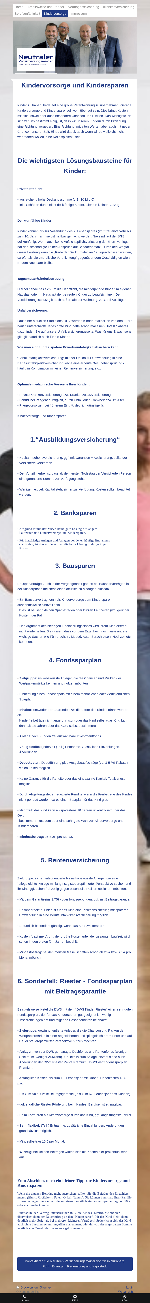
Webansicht (126, 1291)
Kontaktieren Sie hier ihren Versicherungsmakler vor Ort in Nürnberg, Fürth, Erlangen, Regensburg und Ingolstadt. (75, 1263)
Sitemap (45, 1287)
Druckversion (29, 1287)
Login (130, 1287)
